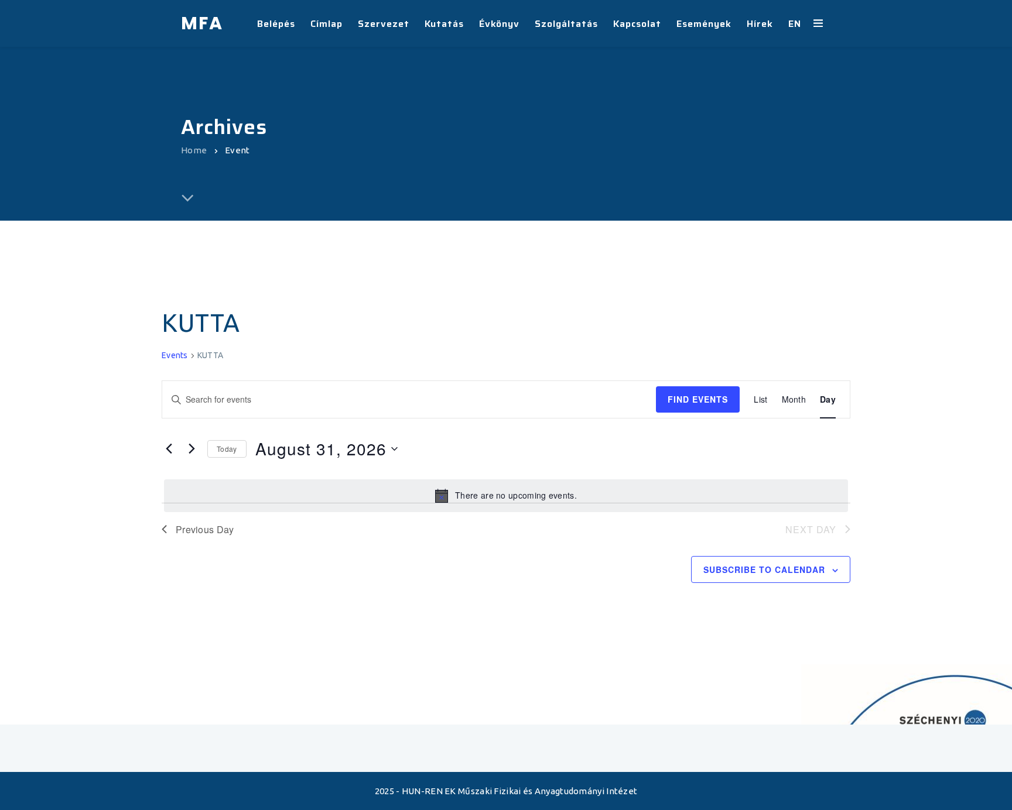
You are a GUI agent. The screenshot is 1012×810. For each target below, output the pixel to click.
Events (175, 355)
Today (227, 449)
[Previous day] (169, 449)
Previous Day (205, 529)
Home (194, 150)
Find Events (698, 399)
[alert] (506, 495)
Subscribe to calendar (764, 569)
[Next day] (191, 449)
